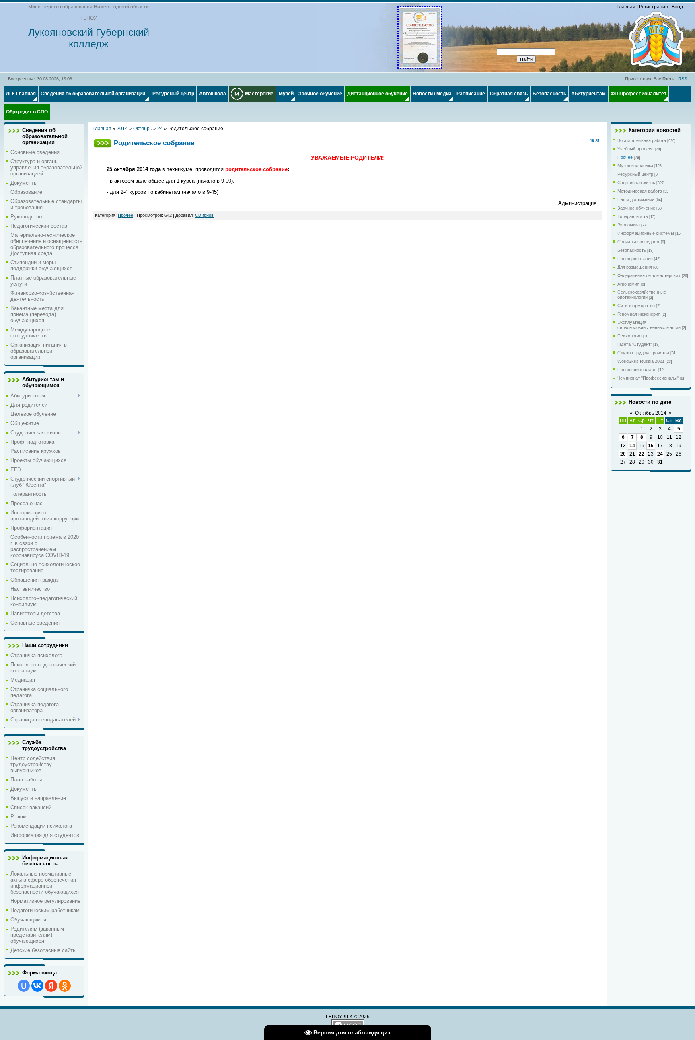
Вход (677, 7)
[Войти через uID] (24, 986)
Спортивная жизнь (636, 182)
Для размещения (634, 267)
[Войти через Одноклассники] (65, 986)
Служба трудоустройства (643, 352)
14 (632, 445)
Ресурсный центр (635, 174)
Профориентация (635, 258)
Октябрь (142, 129)
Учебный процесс (635, 148)
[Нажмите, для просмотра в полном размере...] (420, 66)
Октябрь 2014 (650, 413)
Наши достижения (635, 199)
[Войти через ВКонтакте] (37, 986)
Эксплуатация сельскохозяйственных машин (649, 325)
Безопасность (631, 250)
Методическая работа (639, 191)
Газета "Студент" (634, 344)
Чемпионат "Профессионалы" (648, 378)
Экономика (628, 224)
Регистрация (653, 7)
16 (651, 445)
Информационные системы (645, 233)
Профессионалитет (637, 369)
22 (641, 454)
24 (160, 129)
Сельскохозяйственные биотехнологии (641, 295)
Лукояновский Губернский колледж (88, 38)
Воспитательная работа (641, 140)
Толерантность (632, 216)
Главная (626, 7)
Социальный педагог (638, 241)
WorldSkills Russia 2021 (640, 361)
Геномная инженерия (638, 314)
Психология (629, 335)
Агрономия (628, 284)
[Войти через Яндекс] (51, 986)
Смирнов (204, 215)
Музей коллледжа (635, 165)
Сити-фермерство (636, 305)
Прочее (125, 215)
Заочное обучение (636, 208)
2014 (122, 129)
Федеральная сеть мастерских (649, 275)
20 (623, 454)
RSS (682, 78)
